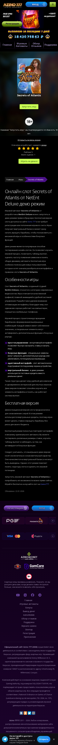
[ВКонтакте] (21, 713)
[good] (32, 148)
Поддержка (50, 45)
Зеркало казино (28, 626)
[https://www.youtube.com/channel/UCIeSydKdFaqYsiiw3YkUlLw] (17, 595)
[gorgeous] (37, 148)
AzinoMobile (28, 615)
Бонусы (28, 607)
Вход (35, 4)
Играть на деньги (29, 161)
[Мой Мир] (33, 713)
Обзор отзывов (36, 44)
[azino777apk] (39, 595)
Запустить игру (29, 106)
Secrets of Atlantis (36, 179)
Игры (21, 179)
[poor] (23, 148)
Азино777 (44, 484)
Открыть (43, 739)
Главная (7, 45)
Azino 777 (32, 221)
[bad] (19, 148)
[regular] (28, 148)
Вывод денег (29, 611)
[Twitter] (29, 713)
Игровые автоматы (22, 44)
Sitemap (29, 629)
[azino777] (25, 595)
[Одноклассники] (25, 713)
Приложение (30, 637)
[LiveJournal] (37, 713)
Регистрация (12, 23)
